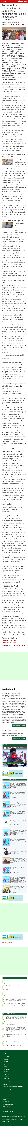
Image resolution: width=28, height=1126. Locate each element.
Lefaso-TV (6, 1058)
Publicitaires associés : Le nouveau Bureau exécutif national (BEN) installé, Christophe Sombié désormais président (18, 889)
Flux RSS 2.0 (6, 1078)
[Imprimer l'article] (23, 24)
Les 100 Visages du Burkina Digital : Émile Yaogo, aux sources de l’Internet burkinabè (18, 840)
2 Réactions (15, 872)
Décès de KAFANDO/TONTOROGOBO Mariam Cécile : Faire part (16, 993)
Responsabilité (7, 1081)
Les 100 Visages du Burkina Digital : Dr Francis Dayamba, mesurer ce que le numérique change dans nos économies (18, 794)
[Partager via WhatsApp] (18, 24)
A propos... (6, 1071)
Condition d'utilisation (8, 1080)
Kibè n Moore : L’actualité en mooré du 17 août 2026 (16, 981)
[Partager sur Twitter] (13, 24)
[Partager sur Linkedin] (16, 24)
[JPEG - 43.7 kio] (7, 161)
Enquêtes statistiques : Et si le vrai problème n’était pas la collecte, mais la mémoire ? (18, 822)
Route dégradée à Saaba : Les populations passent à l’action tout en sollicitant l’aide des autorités (16, 999)
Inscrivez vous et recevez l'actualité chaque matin (13, 1086)
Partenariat (6, 1074)
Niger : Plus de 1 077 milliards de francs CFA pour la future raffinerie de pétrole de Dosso (16, 1017)
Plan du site (6, 1076)
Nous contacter (6, 1101)
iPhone (8, 1106)
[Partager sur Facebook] (11, 24)
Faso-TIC (6, 1063)
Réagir (13, 787)
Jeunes (5, 1066)
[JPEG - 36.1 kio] (7, 225)
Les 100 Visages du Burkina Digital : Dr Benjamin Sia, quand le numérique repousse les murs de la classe (18, 803)
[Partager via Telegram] (20, 24)
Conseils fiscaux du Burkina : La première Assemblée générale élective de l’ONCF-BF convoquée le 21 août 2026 (16, 987)
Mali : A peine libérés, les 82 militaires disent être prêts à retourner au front (16, 1022)
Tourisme (6, 1061)
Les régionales (7, 1056)
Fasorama (6, 1059)
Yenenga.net (6, 1064)
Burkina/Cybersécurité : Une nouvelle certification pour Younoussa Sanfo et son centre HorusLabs (18, 850)
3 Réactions (15, 824)
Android (4, 1106)
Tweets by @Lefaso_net (7, 942)
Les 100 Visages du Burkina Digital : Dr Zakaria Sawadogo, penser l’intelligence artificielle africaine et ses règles (18, 785)
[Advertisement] (14, 666)
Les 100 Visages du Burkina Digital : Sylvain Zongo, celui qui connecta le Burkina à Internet (17, 869)
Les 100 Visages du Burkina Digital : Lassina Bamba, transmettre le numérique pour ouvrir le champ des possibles (18, 813)
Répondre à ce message (19, 725)
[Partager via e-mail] (9, 24)
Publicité (5, 1073)
